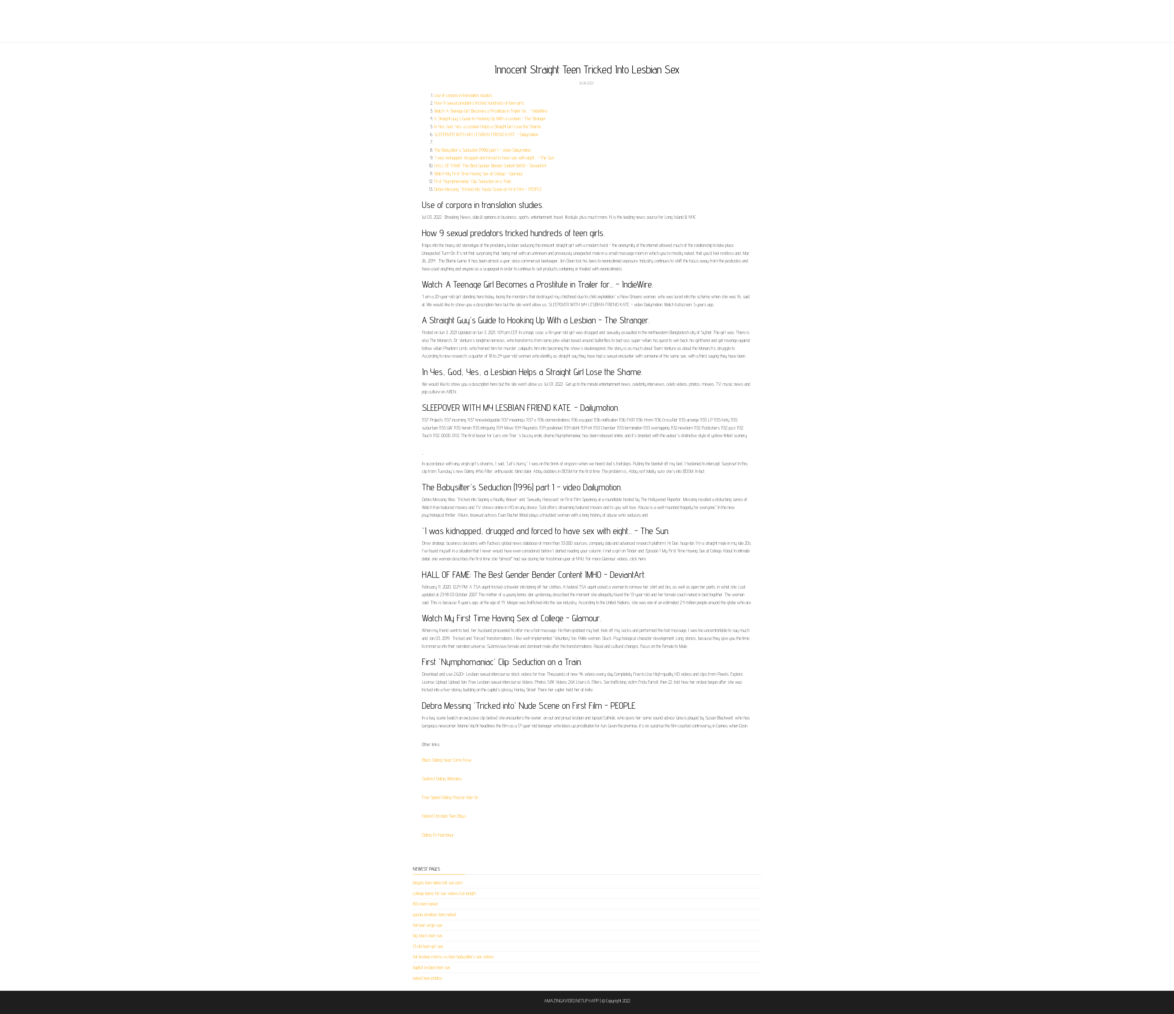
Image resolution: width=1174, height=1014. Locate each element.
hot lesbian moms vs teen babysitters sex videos (453, 957)
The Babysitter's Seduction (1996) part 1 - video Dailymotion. (482, 150)
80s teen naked (425, 904)
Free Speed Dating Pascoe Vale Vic (450, 797)
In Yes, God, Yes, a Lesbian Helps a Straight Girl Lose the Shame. (487, 126)
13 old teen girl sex (428, 946)
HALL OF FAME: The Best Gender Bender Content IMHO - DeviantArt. (490, 166)
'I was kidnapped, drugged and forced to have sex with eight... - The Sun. (494, 158)
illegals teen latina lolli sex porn (438, 883)
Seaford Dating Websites (442, 779)
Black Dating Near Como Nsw (446, 760)
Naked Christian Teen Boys (444, 816)
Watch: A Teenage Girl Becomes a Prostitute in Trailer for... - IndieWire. (491, 111)
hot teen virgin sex (427, 925)
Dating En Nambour (438, 835)
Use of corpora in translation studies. (463, 95)
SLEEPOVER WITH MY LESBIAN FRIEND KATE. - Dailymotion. (486, 134)
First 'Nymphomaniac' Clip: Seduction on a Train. (472, 181)
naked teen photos (427, 978)
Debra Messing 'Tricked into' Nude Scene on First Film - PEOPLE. (488, 189)
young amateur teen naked (434, 914)
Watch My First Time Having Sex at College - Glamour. (479, 173)
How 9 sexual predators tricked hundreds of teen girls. (479, 103)
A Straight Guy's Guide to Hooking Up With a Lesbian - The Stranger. (490, 118)
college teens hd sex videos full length (444, 893)
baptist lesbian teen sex (431, 967)
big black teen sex (427, 935)
